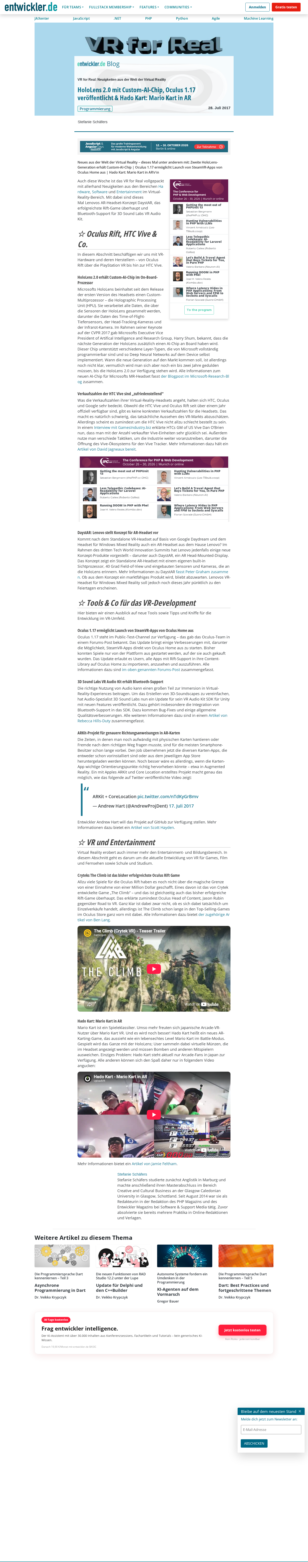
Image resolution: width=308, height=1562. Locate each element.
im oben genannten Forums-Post (151, 669)
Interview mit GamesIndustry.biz (122, 427)
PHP (148, 18)
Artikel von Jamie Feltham (154, 1163)
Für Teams (71, 7)
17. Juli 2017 (181, 806)
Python (182, 18)
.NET (117, 18)
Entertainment (129, 191)
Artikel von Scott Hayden (152, 827)
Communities (176, 7)
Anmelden (257, 7)
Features (148, 7)
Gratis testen (286, 7)
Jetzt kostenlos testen (242, 1330)
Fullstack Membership (110, 7)
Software (99, 191)
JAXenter (42, 18)
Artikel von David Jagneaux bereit (107, 449)
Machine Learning (258, 18)
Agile (216, 18)
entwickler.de (31, 8)
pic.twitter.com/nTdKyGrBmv (167, 796)
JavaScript (81, 18)
